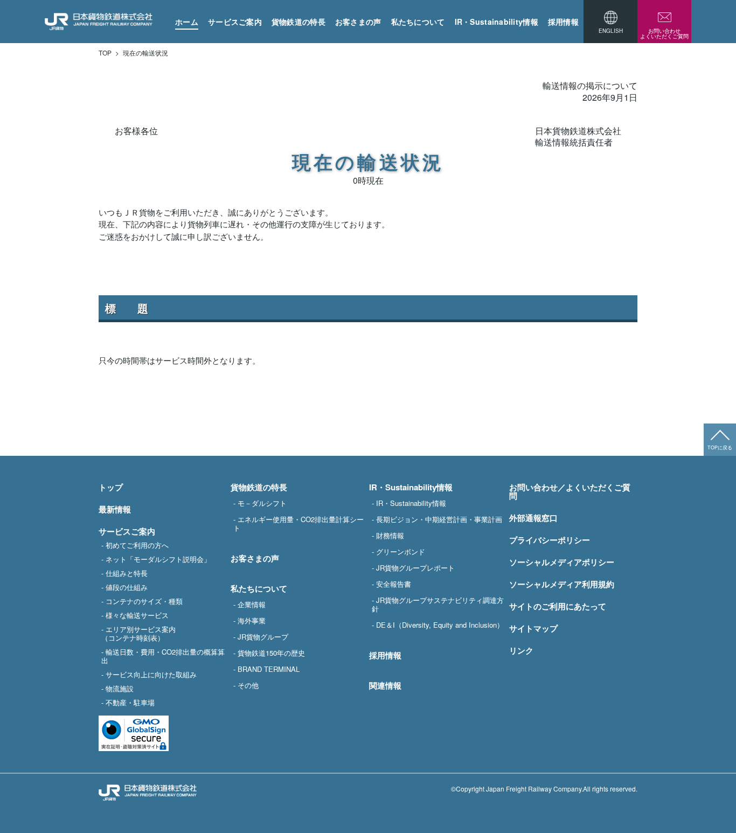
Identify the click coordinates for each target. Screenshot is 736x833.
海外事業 (252, 620)
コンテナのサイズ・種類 (144, 601)
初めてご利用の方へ (137, 545)
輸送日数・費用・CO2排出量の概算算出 (163, 656)
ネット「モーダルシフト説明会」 (158, 559)
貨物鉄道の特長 (298, 21)
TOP (105, 52)
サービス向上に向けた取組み (151, 674)
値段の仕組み (127, 587)
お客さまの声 (358, 21)
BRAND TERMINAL (269, 669)
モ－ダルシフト (262, 503)
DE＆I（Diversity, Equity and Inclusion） (440, 624)
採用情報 (563, 21)
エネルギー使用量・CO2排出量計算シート (298, 523)
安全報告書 (393, 583)
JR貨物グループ (263, 636)
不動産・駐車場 (130, 702)
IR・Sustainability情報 (496, 21)
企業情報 (252, 604)
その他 (248, 685)
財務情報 (390, 535)
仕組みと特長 (127, 573)
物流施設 (120, 688)
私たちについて (418, 21)
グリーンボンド (400, 551)
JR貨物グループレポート (415, 567)
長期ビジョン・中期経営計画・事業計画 (439, 519)
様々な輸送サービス (137, 615)
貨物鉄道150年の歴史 (271, 652)
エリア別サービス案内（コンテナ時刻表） (138, 633)
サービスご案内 (235, 21)
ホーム (186, 21)
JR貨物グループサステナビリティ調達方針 (438, 604)
